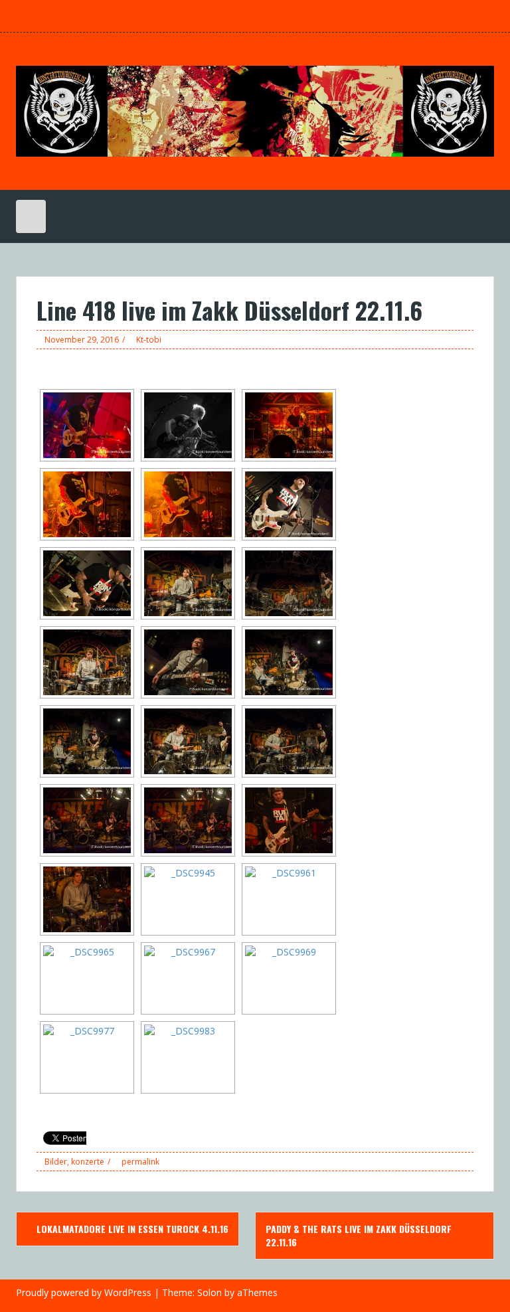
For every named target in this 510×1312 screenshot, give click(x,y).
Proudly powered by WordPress (83, 1292)
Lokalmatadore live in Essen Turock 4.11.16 (131, 1229)
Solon (209, 1292)
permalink (139, 1161)
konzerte (87, 1161)
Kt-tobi (148, 339)
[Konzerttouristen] (255, 110)
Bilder (55, 1161)
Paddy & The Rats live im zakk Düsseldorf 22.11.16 (359, 1235)
